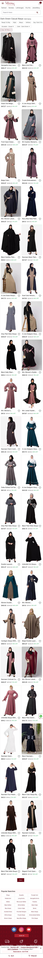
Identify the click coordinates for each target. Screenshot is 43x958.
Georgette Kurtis (34, 898)
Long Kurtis (21, 898)
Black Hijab (35, 905)
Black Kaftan (8, 905)
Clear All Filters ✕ (6, 30)
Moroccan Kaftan (21, 901)
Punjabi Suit (34, 895)
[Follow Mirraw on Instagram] (21, 929)
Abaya (21, 22)
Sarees (11, 8)
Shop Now (12, 60)
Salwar (4, 8)
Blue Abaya (8, 908)
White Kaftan (21, 905)
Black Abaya (34, 911)
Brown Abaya (8, 918)
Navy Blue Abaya (21, 918)
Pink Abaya (35, 918)
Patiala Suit (8, 898)
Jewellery (36, 8)
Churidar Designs (21, 911)
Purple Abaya (21, 915)
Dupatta (21, 895)
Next (20, 880)
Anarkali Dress (8, 911)
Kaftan (8, 901)
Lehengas (20, 8)
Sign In (21, 935)
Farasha (34, 901)
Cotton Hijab (21, 908)
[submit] (37, 12)
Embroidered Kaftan (34, 915)
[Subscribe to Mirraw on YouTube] (28, 929)
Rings (8, 895)
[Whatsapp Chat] (41, 716)
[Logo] (10, 4)
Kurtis (28, 8)
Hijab (14, 22)
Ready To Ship (6, 22)
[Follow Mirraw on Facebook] (14, 929)
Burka (34, 908)
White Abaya (7, 915)
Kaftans (28, 22)
